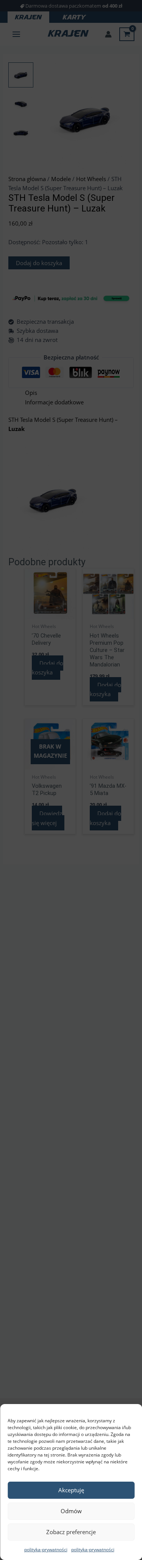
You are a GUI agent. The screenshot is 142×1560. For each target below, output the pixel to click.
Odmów (71, 1511)
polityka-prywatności (45, 1549)
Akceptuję (71, 1490)
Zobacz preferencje (71, 1532)
